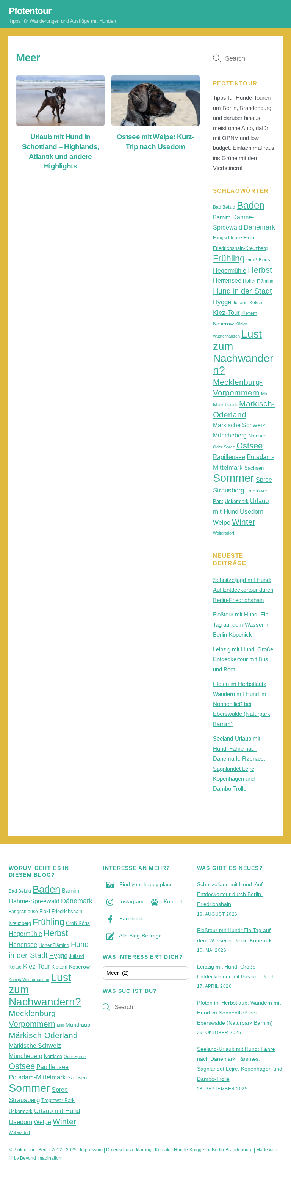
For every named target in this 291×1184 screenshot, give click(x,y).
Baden (250, 205)
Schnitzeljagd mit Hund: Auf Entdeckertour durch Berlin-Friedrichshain (243, 590)
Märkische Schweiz (239, 425)
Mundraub (225, 404)
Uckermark (237, 501)
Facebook (130, 918)
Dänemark (259, 227)
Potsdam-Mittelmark (37, 1077)
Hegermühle (229, 270)
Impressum (91, 1150)
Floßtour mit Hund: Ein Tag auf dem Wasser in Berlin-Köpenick (241, 624)
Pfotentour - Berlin (31, 1150)
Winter (243, 521)
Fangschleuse (227, 238)
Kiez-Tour (226, 312)
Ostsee (249, 445)
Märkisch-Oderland (43, 1035)
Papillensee (229, 457)
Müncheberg (230, 435)
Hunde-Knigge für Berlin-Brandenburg (214, 1150)
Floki (249, 238)
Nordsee (257, 436)
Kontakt (163, 1150)
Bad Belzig (224, 207)
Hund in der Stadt (242, 291)
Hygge (222, 302)
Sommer (233, 478)
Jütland (240, 302)
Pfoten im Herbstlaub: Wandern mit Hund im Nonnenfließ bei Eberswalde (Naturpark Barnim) (241, 704)
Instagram (131, 901)
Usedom (251, 511)
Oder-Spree (224, 447)
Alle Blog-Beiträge (140, 935)
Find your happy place (145, 884)
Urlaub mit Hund (57, 1111)
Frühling (229, 258)
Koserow (223, 324)
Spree (264, 479)
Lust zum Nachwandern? (243, 352)
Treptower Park (58, 1100)
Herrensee (227, 280)
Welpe (221, 522)
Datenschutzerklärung (129, 1150)
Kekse (255, 302)
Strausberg (228, 490)
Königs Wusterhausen (29, 979)
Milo (264, 394)
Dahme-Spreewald (34, 901)
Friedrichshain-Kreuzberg (240, 248)
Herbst (260, 270)
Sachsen (254, 468)
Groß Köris (258, 260)
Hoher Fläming (258, 281)
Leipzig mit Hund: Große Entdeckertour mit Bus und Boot (243, 659)
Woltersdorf (223, 533)
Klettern (249, 313)
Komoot (172, 901)
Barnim (222, 217)
